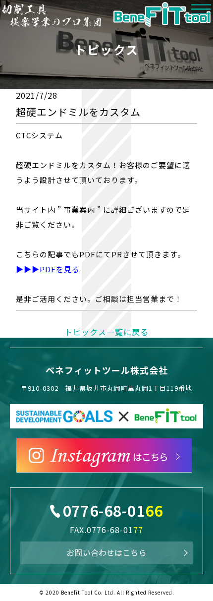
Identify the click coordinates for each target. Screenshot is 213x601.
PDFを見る (60, 269)
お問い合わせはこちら (106, 552)
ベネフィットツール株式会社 (107, 369)
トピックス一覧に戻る (106, 332)
